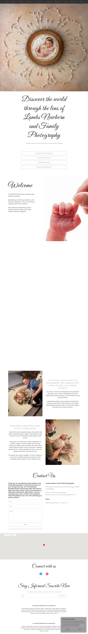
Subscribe (44, 297)
